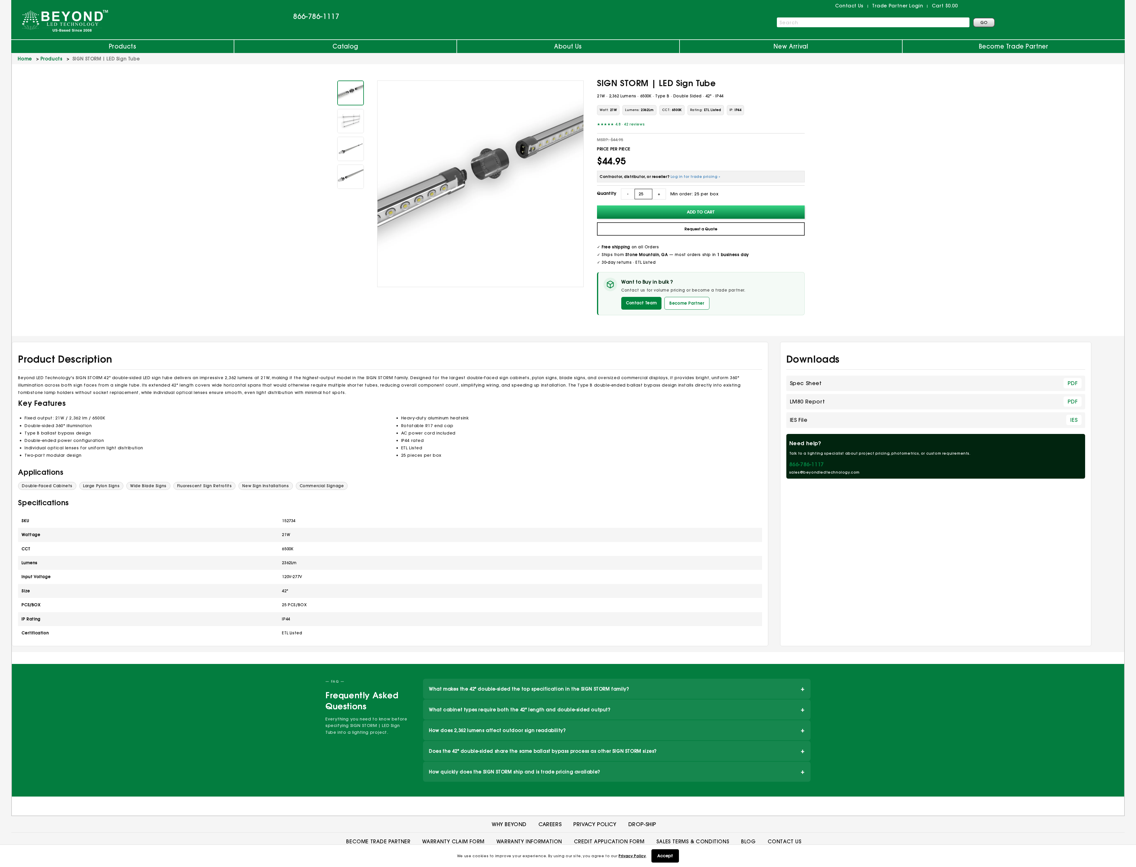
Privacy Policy (632, 856)
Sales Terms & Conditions (692, 841)
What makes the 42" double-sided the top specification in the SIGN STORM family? (617, 688)
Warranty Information (529, 841)
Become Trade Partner (1013, 46)
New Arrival (791, 46)
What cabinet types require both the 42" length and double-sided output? (617, 709)
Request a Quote (701, 229)
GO (983, 22)
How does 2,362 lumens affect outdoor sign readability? (617, 730)
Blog (748, 841)
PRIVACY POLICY (594, 824)
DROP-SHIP (642, 824)
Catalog (345, 46)
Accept (665, 855)
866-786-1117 (316, 16)
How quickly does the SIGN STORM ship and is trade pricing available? (617, 771)
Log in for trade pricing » (695, 176)
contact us (849, 6)
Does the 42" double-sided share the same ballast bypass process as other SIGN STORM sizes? (617, 751)
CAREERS (549, 824)
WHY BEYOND (509, 824)
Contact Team (641, 302)
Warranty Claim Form (453, 841)
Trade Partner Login (897, 6)
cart (945, 6)
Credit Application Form (609, 841)
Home (25, 59)
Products (122, 46)
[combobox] (873, 22)
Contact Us (785, 841)
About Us (568, 46)
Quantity (607, 193)
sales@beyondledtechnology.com (824, 472)
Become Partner (686, 303)
